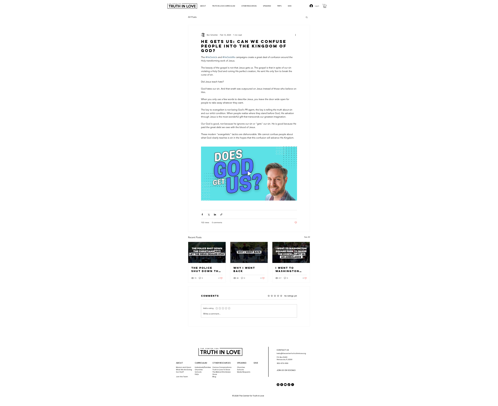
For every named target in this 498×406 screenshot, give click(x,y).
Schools (240, 370)
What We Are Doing (184, 370)
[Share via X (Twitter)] (208, 214)
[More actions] (295, 34)
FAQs (197, 374)
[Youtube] (285, 384)
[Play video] (249, 174)
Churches (199, 370)
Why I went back (244, 269)
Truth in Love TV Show (221, 370)
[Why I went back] (249, 252)
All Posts (192, 17)
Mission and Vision (183, 367)
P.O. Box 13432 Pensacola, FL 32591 (284, 358)
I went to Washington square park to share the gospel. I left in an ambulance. (290, 269)
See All (307, 237)
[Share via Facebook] (202, 214)
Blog (214, 377)
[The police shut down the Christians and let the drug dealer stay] (207, 252)
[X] (292, 384)
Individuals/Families (203, 367)
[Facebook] (281, 384)
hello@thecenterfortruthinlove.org (291, 353)
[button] (251, 6)
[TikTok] (289, 384)
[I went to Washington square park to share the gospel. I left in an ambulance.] (291, 252)
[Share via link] (221, 214)
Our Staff (180, 372)
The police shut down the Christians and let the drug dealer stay (206, 269)
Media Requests (243, 372)
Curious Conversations (221, 367)
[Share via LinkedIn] (215, 214)
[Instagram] (278, 384)
